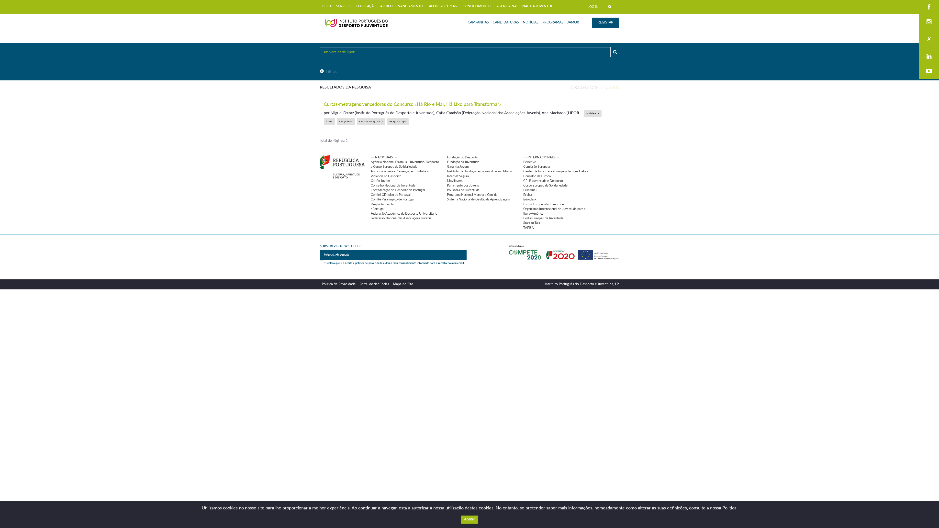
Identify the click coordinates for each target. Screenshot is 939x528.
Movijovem (455, 180)
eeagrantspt (398, 121)
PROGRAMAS (552, 22)
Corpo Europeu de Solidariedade (545, 185)
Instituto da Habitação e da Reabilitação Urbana (479, 171)
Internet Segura (458, 176)
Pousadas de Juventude (463, 190)
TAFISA (528, 227)
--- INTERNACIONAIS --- (541, 157)
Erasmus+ (530, 190)
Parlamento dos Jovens (463, 185)
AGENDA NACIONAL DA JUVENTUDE (526, 6)
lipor (329, 121)
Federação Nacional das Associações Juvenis (401, 218)
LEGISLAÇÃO (366, 6)
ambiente (592, 113)
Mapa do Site (403, 284)
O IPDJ (327, 6)
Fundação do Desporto (462, 157)
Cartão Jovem (380, 180)
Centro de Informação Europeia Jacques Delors (555, 171)
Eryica (527, 194)
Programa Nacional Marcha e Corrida (472, 194)
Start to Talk (531, 222)
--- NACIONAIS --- (384, 157)
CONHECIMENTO (477, 6)
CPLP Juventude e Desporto (543, 180)
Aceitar (469, 519)
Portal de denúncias (374, 284)
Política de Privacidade (339, 284)
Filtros (331, 72)
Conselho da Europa (537, 176)
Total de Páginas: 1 (334, 141)
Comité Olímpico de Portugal (391, 194)
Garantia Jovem (458, 166)
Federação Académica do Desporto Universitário (404, 213)
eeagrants (346, 121)
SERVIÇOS (344, 6)
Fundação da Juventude (463, 162)
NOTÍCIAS (530, 22)
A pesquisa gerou (594, 87)
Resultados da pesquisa (345, 87)
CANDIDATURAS (506, 22)
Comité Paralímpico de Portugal (392, 199)
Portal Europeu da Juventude (543, 218)
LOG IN (593, 6)
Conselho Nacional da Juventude (393, 185)
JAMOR (573, 22)
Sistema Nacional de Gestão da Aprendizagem (478, 199)
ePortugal (377, 209)
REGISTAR (605, 22)
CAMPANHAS (478, 22)
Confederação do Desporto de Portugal (398, 190)
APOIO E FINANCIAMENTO (401, 6)
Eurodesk (530, 199)
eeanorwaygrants (371, 121)
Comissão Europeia (536, 166)
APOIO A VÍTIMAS (443, 6)
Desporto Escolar (383, 204)
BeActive (529, 162)
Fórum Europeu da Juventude (543, 204)
